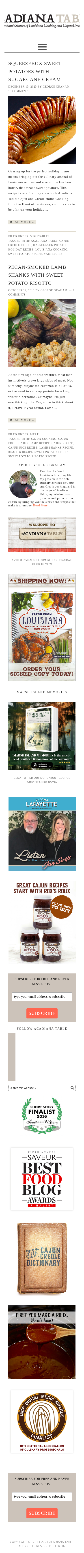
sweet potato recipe (25, 253)
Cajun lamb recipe (34, 443)
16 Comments (19, 91)
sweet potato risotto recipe (32, 456)
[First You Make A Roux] (41, 1380)
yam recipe (53, 253)
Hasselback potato (49, 245)
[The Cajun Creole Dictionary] (41, 1297)
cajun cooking (43, 438)
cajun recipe (62, 443)
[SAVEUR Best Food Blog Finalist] (41, 1214)
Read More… (42, 505)
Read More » (22, 222)
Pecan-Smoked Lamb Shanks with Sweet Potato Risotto (37, 275)
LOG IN (60, 1546)
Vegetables (40, 236)
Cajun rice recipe (23, 447)
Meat (34, 434)
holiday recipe (21, 249)
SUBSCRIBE (42, 1013)
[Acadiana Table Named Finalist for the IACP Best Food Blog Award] (41, 1457)
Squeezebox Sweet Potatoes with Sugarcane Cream (34, 71)
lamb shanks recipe (56, 447)
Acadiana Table (42, 18)
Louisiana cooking (51, 249)
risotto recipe (20, 452)
